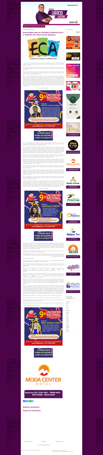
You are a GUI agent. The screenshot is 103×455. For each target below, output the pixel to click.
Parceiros (67, 320)
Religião (67, 327)
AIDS (67, 305)
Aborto (67, 303)
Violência (67, 331)
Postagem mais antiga (59, 441)
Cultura (67, 307)
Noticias (67, 319)
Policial (67, 322)
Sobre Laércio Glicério (35, 26)
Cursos (67, 308)
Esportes (67, 312)
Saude (67, 329)
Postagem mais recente (28, 441)
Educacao (68, 310)
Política (67, 324)
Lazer (67, 315)
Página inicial (26, 26)
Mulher (67, 317)
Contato (42, 26)
